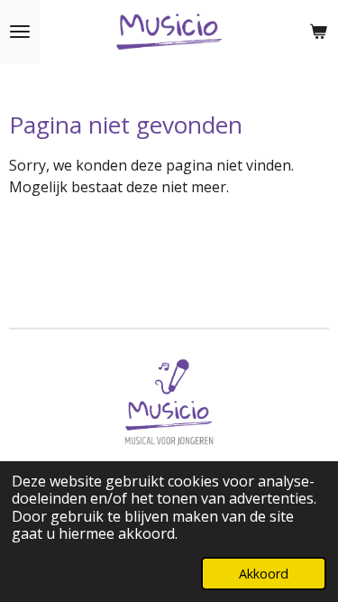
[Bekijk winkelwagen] (318, 31)
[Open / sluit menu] (20, 31)
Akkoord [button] (263, 573)
